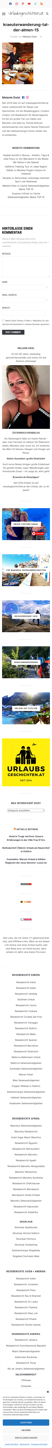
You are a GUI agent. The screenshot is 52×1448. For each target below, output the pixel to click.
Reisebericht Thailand (26, 1307)
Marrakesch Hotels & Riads (26, 1195)
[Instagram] (27, 97)
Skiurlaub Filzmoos (26, 1238)
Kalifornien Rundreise (26, 1357)
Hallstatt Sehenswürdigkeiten (26, 1097)
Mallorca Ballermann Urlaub (26, 1057)
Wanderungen (36, 467)
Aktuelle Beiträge (27, 829)
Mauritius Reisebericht (26, 1131)
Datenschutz (25, 1444)
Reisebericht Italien (26, 988)
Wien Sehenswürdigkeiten (26, 1080)
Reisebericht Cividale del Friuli (26, 1016)
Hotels (18, 467)
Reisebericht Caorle (26, 1005)
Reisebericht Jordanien (26, 1284)
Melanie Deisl (30, 36)
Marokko (14, 445)
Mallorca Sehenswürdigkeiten (26, 1063)
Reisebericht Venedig (26, 993)
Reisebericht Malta (26, 1034)
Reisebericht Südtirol (26, 1028)
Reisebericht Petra (26, 1290)
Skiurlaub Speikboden (26, 1227)
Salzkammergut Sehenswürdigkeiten (26, 1091)
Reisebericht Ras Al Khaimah (26, 1295)
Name (4, 282)
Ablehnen (26, 1430)
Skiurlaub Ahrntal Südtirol (26, 1233)
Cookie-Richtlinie (11, 1444)
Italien (5, 445)
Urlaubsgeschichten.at (26, 13)
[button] (47, 1391)
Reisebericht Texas (26, 1362)
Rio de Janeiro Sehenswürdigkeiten (26, 1368)
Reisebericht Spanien (26, 1040)
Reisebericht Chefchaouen (26, 1183)
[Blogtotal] (26, 902)
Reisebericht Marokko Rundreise (26, 1177)
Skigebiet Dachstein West (26, 1256)
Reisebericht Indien (26, 1278)
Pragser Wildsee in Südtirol (26, 1086)
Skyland (7, 178)
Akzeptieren (26, 1422)
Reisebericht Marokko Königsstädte (26, 1166)
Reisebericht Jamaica (26, 1339)
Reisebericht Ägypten (26, 1143)
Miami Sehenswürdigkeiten (26, 1351)
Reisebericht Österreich (26, 1051)
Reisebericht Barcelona (26, 1045)
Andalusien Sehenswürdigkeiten (26, 1103)
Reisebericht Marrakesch (26, 1189)
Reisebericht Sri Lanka (26, 1301)
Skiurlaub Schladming (26, 1244)
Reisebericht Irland (26, 982)
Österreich (43, 442)
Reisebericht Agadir (26, 1160)
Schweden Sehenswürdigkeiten (26, 1068)
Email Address (9, 295)
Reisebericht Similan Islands (26, 1324)
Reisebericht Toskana (26, 1011)
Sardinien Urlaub (26, 999)
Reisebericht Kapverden (26, 1206)
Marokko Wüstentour (26, 1171)
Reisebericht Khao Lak (26, 1313)
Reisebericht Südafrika (26, 1212)
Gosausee (26, 1386)
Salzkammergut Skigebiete (26, 1250)
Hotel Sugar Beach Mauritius (26, 1137)
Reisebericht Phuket (26, 1319)
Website (6, 308)
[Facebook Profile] (23, 97)
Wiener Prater (26, 1074)
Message (6, 253)
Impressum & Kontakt (39, 1444)
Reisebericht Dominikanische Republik (26, 1345)
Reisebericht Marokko (26, 1154)
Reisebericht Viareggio (26, 1022)
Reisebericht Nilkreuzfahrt (26, 1148)
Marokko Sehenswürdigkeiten (26, 1200)
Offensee (26, 1380)
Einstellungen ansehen (26, 1438)
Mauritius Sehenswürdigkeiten (26, 1125)
